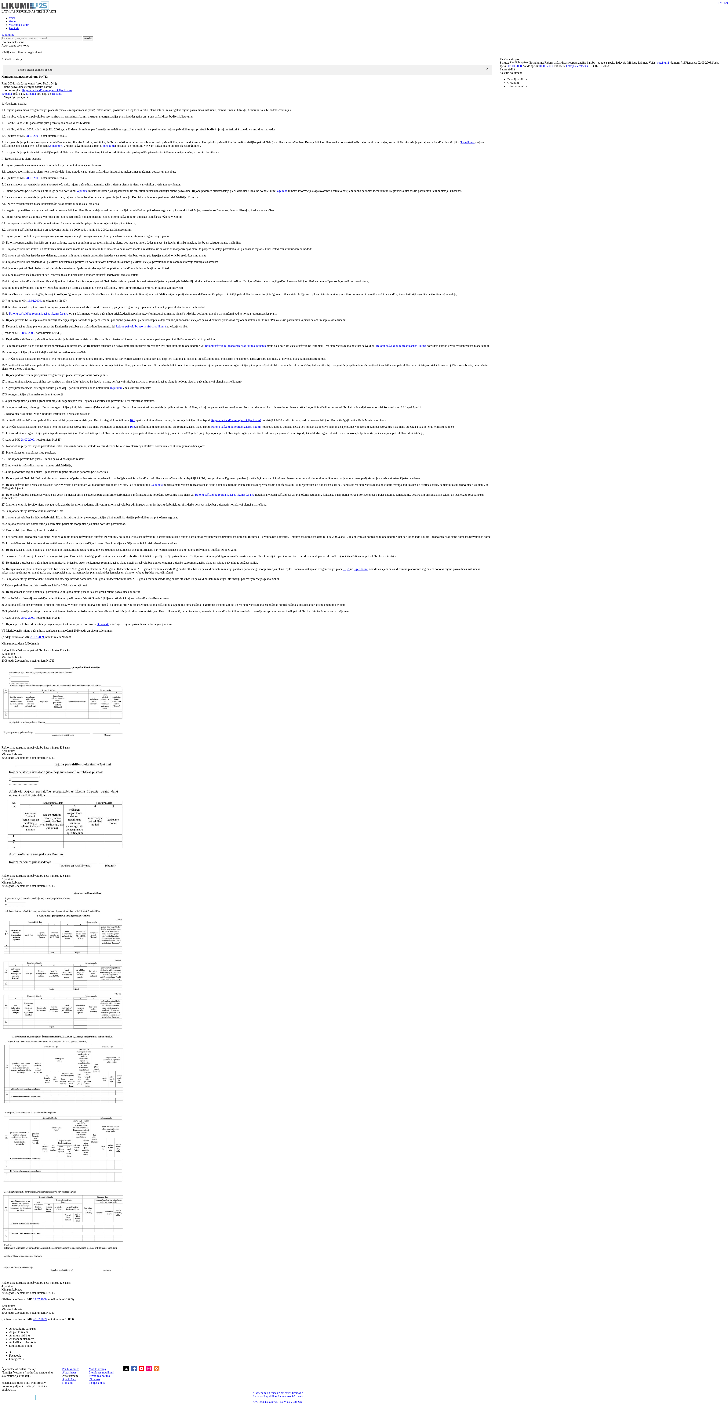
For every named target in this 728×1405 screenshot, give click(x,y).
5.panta (64, 313)
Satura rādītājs (508, 69)
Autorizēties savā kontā (15, 45)
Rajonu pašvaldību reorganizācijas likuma (47, 90)
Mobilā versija (97, 1369)
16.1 (132, 420)
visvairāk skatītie (19, 24)
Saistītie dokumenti (511, 72)
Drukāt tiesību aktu (20, 1345)
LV (720, 3)
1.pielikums (468, 142)
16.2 (132, 426)
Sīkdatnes (94, 1379)
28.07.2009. (33, 135)
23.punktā (157, 484)
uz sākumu (8, 34)
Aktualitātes (69, 1372)
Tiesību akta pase (510, 59)
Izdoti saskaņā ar (517, 86)
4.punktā (82, 190)
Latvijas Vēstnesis (577, 66)
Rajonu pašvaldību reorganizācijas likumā (141, 326)
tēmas (12, 21)
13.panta (31, 93)
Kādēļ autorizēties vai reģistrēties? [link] (22, 52)
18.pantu (57, 93)
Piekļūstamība (97, 1382)
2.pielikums (56, 145)
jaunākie (14, 28)
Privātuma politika (100, 1375)
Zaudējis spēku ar (517, 79)
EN (726, 3)
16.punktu (116, 388)
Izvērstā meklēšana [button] (13, 42)
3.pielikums (108, 145)
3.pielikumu (361, 569)
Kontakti (67, 1382)
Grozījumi (513, 82)
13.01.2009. (34, 300)
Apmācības (69, 1379)
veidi (12, 18)
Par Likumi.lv (70, 1369)
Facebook (15, 1355)
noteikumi (663, 62)
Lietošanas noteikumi (101, 1372)
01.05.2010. (546, 66)
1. (344, 569)
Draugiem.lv (16, 1359)
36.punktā (103, 624)
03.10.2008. (515, 66)
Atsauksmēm (70, 1375)
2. (348, 569)
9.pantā (250, 494)
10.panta (7, 93)
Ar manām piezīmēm (21, 1338)
